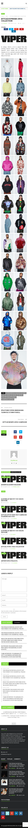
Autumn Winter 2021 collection (13, 393)
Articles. (4, 477)
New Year (20, 395)
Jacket (3, 395)
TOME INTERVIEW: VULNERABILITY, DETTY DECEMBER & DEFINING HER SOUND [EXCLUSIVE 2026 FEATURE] (11, 655)
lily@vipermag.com (6, 754)
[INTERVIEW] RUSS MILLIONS (14, 720)
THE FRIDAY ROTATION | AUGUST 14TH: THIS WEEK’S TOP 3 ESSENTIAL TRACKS (17, 773)
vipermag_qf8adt (16, 486)
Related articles (6, 472)
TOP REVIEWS (17, 622)
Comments (17, 759)
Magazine (14, 395)
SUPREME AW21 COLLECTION (7, 399)
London (8, 395)
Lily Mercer (4, 23)
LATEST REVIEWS (6, 622)
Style (3, 397)
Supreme (14, 397)
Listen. (8, 477)
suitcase (8, 397)
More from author (16, 472)
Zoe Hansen (13, 534)
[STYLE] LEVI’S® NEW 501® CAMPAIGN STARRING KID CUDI (14, 515)
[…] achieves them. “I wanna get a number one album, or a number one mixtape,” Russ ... (14, 716)
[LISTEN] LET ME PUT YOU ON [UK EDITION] (12, 531)
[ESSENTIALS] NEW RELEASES (11, 484)
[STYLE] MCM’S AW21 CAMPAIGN (15, 422)
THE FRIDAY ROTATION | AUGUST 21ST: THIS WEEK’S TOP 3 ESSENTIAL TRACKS (16, 765)
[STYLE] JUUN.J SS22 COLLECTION (12, 546)
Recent (3, 759)
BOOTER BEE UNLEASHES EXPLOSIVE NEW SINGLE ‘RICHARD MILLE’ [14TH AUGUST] (11, 647)
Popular (9, 759)
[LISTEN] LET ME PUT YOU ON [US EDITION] (12, 499)
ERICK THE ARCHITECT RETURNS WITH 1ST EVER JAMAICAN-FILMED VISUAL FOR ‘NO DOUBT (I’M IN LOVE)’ (12, 640)
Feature (24, 393)
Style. (3, 13)
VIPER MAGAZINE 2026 (12, 825)
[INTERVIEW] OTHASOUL (9, 561)
